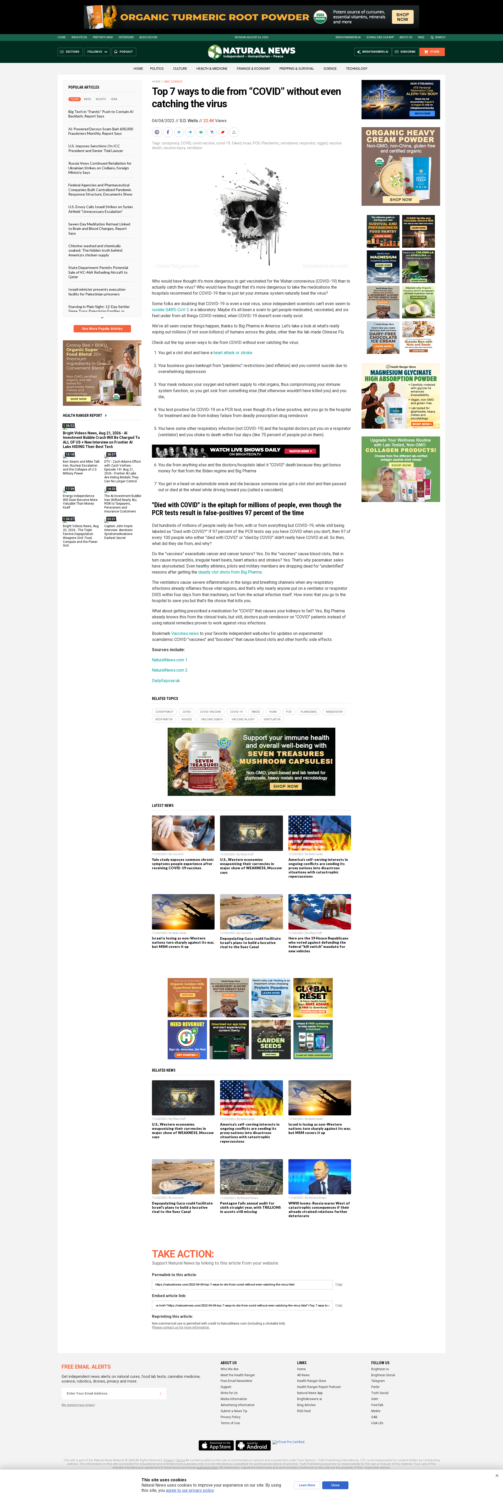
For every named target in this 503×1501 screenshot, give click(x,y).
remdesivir (289, 143)
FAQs (421, 37)
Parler (375, 1387)
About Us (406, 37)
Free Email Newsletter (236, 1381)
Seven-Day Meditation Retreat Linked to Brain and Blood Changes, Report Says (99, 228)
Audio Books (148, 37)
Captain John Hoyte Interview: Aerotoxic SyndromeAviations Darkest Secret (118, 532)
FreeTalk (377, 1405)
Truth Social (380, 1393)
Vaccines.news (185, 633)
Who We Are (229, 1369)
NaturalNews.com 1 (170, 659)
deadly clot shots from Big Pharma (230, 572)
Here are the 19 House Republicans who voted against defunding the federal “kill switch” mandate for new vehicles (318, 944)
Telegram (378, 1381)
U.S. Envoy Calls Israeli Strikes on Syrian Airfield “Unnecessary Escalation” (100, 208)
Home (62, 37)
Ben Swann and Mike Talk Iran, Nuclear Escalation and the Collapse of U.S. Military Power (81, 467)
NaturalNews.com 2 (170, 670)
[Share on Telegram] (190, 132)
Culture (180, 69)
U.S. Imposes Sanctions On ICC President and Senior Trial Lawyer (95, 148)
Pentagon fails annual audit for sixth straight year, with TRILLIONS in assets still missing (250, 1207)
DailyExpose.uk (166, 680)
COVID (186, 143)
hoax (247, 143)
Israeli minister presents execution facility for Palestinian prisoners (96, 291)
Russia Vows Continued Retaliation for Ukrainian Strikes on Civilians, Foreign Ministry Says (100, 168)
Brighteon (79, 37)
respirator (307, 143)
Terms (180, 1460)
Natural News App (309, 1393)
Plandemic (270, 143)
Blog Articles (306, 1405)
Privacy (169, 1460)
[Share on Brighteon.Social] (157, 132)
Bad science (173, 81)
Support (226, 1387)
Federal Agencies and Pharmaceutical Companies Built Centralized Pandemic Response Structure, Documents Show (100, 189)
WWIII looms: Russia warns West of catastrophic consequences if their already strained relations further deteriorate (319, 1209)
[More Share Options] (234, 132)
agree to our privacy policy (190, 1490)
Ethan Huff (246, 854)
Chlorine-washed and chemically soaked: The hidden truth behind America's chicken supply (95, 250)
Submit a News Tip (234, 1411)
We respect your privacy (78, 1405)
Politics (157, 69)
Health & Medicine (211, 69)
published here (207, 1467)
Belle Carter (316, 854)
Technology (356, 69)
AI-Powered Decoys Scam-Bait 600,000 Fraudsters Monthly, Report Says (100, 130)
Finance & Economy (253, 69)
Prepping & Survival (297, 69)
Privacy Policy (230, 1417)
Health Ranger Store (311, 1381)
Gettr (374, 1399)
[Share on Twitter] (179, 132)
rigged (322, 143)
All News (303, 1375)
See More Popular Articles (102, 329)
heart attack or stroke (233, 352)
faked (237, 143)
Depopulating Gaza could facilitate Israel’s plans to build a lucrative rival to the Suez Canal (250, 942)
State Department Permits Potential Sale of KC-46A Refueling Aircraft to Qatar (98, 272)
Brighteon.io (380, 1369)
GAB (374, 1417)
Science (330, 69)
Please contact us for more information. (181, 1327)
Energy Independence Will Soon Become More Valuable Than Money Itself (80, 501)
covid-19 (223, 143)
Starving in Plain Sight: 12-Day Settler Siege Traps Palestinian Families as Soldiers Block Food (99, 311)
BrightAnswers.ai (348, 37)
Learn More (307, 1485)
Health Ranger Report (82, 415)
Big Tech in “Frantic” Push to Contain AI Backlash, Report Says (101, 113)
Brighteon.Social (383, 1375)
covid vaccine (204, 143)
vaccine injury (174, 148)
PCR (256, 143)
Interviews (126, 37)
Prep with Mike (103, 37)
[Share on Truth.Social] (212, 132)
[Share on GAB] (201, 132)
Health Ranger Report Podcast (319, 1387)
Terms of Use (230, 1423)
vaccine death (212, 719)
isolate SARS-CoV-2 (170, 309)
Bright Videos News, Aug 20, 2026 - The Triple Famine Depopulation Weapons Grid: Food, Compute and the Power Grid (81, 535)
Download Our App (380, 37)
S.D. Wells (189, 120)
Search (440, 37)
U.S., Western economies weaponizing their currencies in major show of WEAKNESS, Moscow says (251, 865)
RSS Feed (304, 1411)
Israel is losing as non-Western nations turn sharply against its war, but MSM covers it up (183, 942)
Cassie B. (178, 854)
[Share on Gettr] (223, 132)
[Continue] (160, 1393)
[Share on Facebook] (168, 132)
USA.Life (377, 1423)
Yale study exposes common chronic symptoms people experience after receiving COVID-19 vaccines (183, 863)
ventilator (195, 148)
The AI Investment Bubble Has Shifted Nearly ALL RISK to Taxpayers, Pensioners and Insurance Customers (122, 503)
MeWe (375, 1411)
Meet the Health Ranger (238, 1375)
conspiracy (170, 143)
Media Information (234, 1399)
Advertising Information (238, 1405)
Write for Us (229, 1393)
